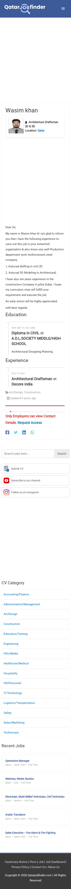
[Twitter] (16, 432)
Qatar (41, 130)
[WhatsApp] (32, 432)
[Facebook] (7, 432)
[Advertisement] (35, 64)
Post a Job (37, 862)
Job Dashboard (55, 862)
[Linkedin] (24, 432)
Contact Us (38, 867)
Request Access (30, 423)
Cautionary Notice (16, 862)
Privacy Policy (20, 867)
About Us (54, 867)
